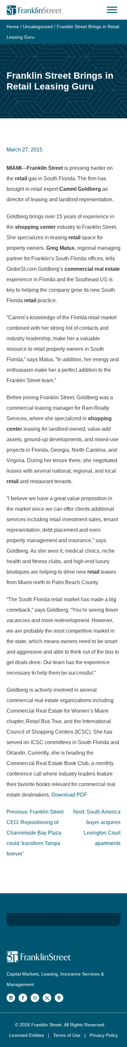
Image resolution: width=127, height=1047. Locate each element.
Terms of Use (67, 1035)
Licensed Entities (27, 1035)
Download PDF (69, 795)
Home (13, 26)
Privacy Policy (104, 1035)
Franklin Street (46, 1024)
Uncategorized (38, 26)
